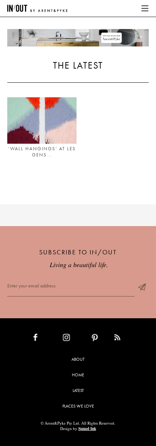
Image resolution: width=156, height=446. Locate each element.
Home (78, 375)
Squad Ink (87, 428)
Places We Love (78, 406)
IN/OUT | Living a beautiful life (37, 8)
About (78, 359)
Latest (78, 390)
